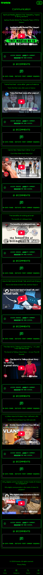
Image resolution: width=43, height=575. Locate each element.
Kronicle (5, 3)
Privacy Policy (21, 564)
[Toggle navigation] (39, 2)
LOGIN (24, 55)
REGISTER (17, 58)
